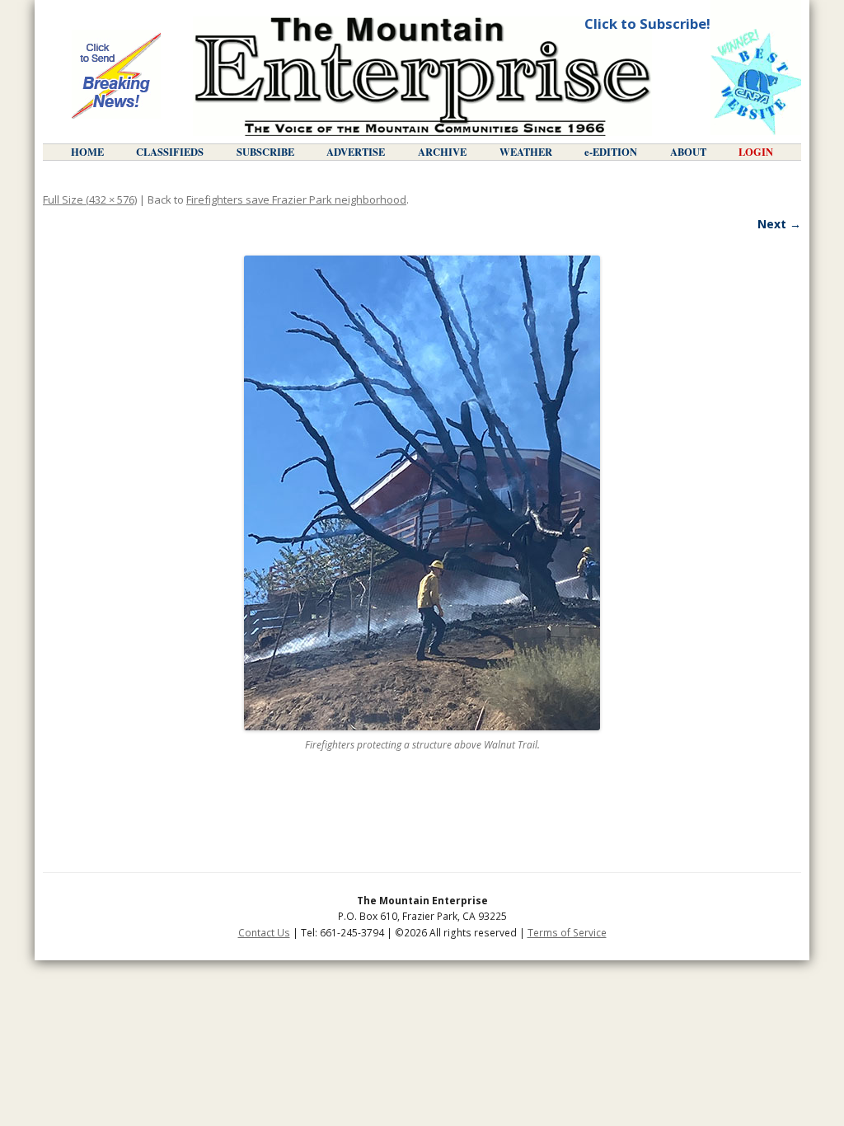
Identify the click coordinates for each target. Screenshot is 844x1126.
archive (442, 151)
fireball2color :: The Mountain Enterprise (422, 76)
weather (525, 151)
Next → (779, 224)
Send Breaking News (116, 76)
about (688, 151)
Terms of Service (567, 933)
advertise (355, 151)
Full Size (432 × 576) (90, 199)
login (755, 151)
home (87, 151)
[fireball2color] (422, 493)
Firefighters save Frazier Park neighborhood (296, 199)
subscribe (265, 151)
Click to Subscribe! (647, 23)
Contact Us (264, 933)
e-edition (610, 151)
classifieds (170, 151)
